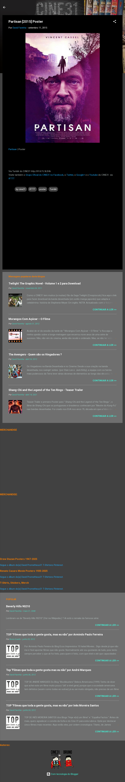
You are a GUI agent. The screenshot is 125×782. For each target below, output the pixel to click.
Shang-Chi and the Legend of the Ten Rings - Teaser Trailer (46, 390)
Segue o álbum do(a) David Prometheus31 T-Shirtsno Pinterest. (31, 565)
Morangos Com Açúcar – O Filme (29, 319)
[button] (114, 22)
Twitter (69, 175)
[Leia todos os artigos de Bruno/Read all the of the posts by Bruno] (69, 768)
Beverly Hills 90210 (18, 606)
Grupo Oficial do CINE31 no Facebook (44, 175)
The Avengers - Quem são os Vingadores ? (35, 354)
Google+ (80, 175)
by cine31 (20, 189)
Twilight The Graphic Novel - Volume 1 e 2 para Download (45, 283)
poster (42, 189)
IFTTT (11, 178)
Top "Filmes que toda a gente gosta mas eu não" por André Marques (48, 670)
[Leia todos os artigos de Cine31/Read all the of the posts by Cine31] (56, 768)
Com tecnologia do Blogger (64, 774)
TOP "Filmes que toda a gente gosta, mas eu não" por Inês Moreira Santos (52, 705)
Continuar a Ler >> (104, 309)
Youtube (93, 175)
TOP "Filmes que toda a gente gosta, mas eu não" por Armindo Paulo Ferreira (54, 634)
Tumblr (53, 189)
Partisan (13, 149)
